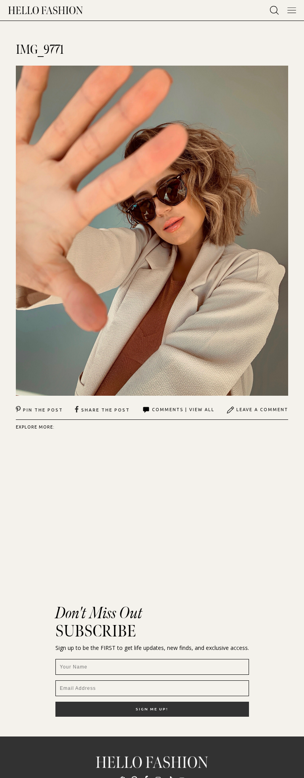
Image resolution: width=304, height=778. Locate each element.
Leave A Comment (262, 409)
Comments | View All (183, 409)
